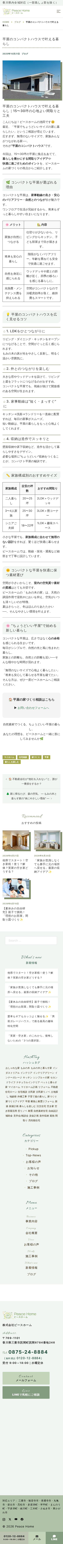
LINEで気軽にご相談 (26, 1394)
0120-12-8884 (14, 1536)
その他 (33, 1174)
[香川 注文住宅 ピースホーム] (16, 11)
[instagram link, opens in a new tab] (4, 1519)
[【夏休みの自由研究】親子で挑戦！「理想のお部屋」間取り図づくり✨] (16, 889)
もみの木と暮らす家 (41, 1067)
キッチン (27, 1077)
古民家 (31, 1091)
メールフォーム (26, 1380)
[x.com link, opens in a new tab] (10, 1519)
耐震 (30, 1110)
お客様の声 (33, 1161)
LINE (54, 1539)
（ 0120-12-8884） (23, 1358)
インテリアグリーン (43, 1072)
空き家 (50, 1106)
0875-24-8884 (28, 1352)
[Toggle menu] (58, 12)
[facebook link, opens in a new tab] (22, 1519)
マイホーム (9, 757)
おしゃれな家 (13, 1067)
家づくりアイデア (15, 1101)
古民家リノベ (43, 1091)
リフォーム (44, 1086)
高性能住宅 (34, 1120)
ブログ (25, 53)
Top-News (33, 1155)
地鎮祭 (13, 1096)
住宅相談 (23, 757)
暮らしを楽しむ (12, 762)
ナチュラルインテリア (28, 1082)
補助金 (9, 1115)
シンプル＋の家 (41, 1077)
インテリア (26, 1072)
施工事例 (33, 1187)
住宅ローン (11, 1091)
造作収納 (44, 1115)
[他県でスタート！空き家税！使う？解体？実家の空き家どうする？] (16, 841)
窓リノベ (22, 1110)
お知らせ (33, 1168)
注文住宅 (41, 1106)
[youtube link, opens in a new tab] (16, 1519)
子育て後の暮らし (37, 1096)
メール (37, 1539)
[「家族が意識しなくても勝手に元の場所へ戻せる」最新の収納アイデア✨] (47, 841)
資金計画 (34, 1115)
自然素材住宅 (41, 1110)
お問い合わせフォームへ (33, 707)
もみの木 (25, 1067)
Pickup (33, 1149)
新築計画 (13, 1106)
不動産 (54, 1086)
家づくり (36, 757)
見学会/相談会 (20, 1115)
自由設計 (53, 1110)
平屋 (47, 757)
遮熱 (52, 1115)
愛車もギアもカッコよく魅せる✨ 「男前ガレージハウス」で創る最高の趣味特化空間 (31, 1021)
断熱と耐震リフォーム (42, 1101)
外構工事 (22, 1096)
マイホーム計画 (29, 1086)
